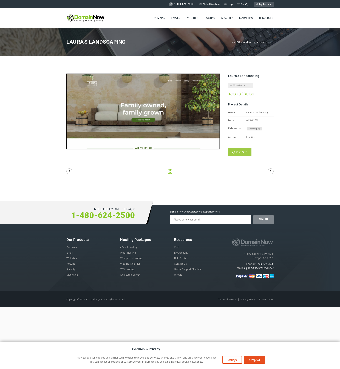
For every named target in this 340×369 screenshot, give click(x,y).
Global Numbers (211, 4)
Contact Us (180, 263)
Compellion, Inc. (94, 299)
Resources (266, 17)
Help (230, 4)
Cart (176, 247)
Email (69, 252)
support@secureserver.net (258, 268)
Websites (192, 17)
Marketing (246, 17)
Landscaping (254, 128)
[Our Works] (170, 172)
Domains (159, 17)
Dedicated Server (130, 274)
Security (227, 17)
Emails (175, 17)
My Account (264, 4)
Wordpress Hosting (131, 258)
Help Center (181, 258)
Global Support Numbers (188, 269)
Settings (232, 360)
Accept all (254, 360)
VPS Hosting (127, 269)
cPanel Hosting (128, 247)
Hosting (210, 17)
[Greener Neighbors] (271, 171)
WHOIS (178, 274)
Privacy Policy (248, 299)
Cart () (244, 4)
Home (233, 42)
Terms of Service (227, 299)
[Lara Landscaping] (69, 171)
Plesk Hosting (128, 252)
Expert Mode (266, 299)
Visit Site (241, 152)
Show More (238, 85)
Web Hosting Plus (130, 263)
